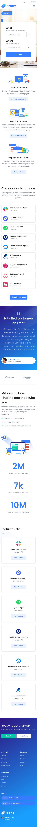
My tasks (4, 759)
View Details (18, 557)
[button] (7, 818)
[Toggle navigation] (34, 6)
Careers (22, 762)
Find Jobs (18, 54)
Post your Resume (17, 135)
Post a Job (18, 172)
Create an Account (18, 99)
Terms (3, 783)
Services (22, 759)
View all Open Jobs (18, 297)
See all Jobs (6, 533)
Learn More (24, 736)
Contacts (4, 776)
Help (2, 779)
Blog (21, 765)
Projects (4, 762)
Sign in (33, 2)
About (22, 756)
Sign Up (9, 736)
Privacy (3, 786)
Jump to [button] (24, 2)
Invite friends (5, 765)
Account (4, 756)
